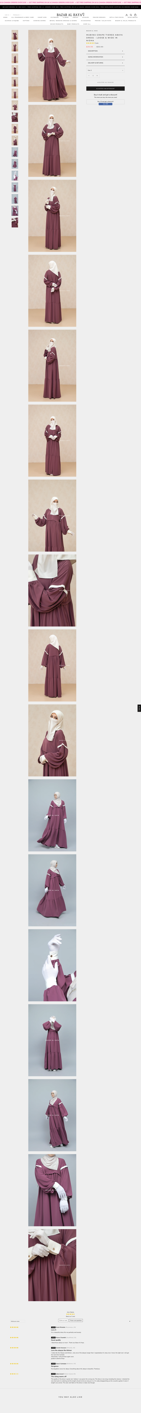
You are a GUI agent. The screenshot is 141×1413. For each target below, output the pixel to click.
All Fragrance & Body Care (23, 17)
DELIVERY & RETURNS (95, 63)
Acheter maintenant (105, 88)
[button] (90, 43)
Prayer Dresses (99, 17)
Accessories (86, 20)
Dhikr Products (56, 24)
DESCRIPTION (93, 51)
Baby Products (73, 24)
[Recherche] (131, 15)
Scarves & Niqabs (12, 20)
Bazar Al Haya (92, 30)
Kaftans (26, 20)
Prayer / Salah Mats (103, 20)
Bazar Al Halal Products (125, 20)
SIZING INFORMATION (95, 57)
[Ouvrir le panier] (135, 15)
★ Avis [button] (139, 708)
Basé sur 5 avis (70, 1316)
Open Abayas (133, 17)
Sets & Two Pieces (117, 17)
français (16, 15)
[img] (14, 1327)
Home (5, 17)
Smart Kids (42, 17)
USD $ (7, 15)
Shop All (87, 24)
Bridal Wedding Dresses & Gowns (63, 20)
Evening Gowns (40, 20)
